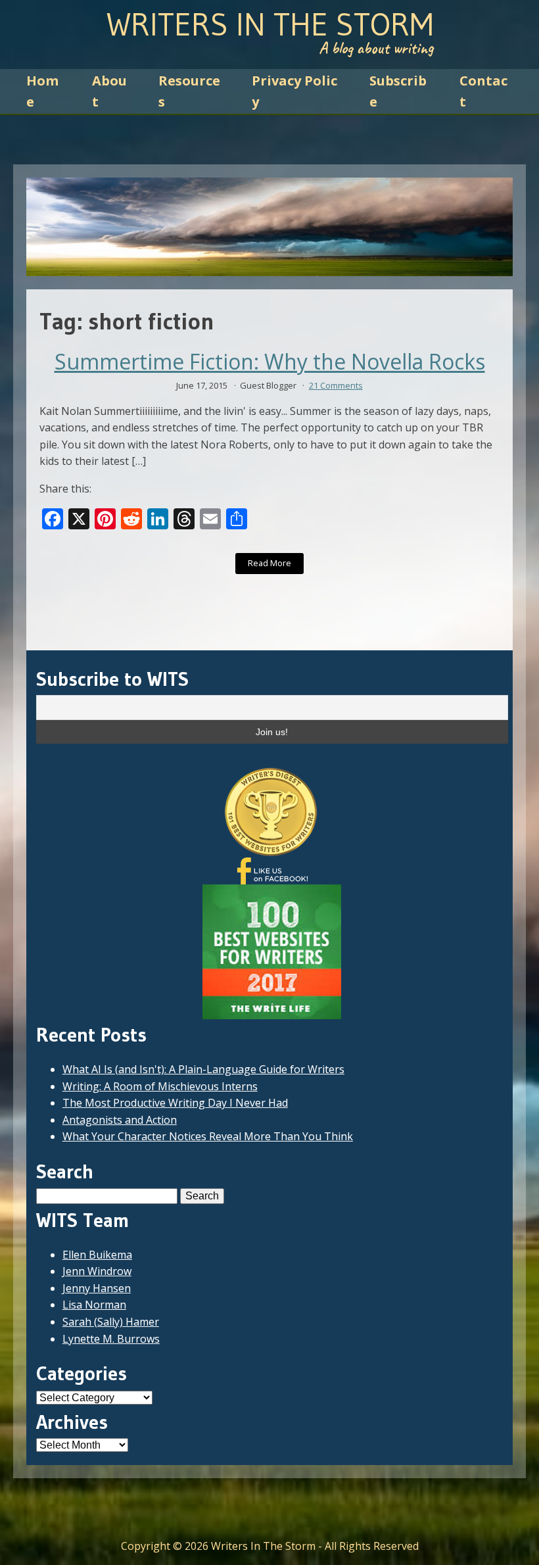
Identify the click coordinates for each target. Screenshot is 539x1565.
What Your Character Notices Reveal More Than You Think (207, 1136)
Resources (189, 91)
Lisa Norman (94, 1304)
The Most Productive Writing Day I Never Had (175, 1103)
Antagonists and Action (119, 1120)
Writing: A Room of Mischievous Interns (160, 1086)
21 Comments (336, 385)
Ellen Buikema (97, 1254)
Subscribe (398, 91)
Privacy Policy (294, 91)
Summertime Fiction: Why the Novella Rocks (270, 361)
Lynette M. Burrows (111, 1339)
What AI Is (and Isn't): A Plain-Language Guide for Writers (203, 1069)
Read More (269, 563)
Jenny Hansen (96, 1288)
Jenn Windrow (96, 1271)
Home (42, 91)
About (109, 91)
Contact (483, 91)
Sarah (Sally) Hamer (110, 1321)
